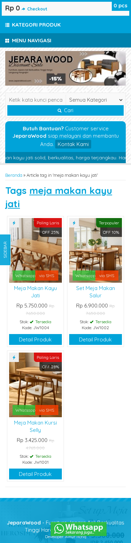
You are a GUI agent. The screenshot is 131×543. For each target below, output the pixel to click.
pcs (121, 5)
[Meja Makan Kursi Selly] (35, 384)
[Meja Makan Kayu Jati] (35, 249)
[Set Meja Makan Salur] (95, 249)
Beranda (13, 175)
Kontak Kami (73, 144)
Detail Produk (35, 339)
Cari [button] (68, 110)
